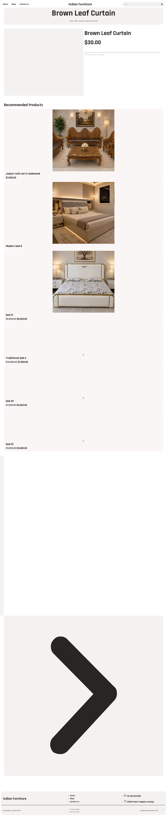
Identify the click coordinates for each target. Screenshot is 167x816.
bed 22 (10, 444)
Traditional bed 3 (16, 358)
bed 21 (9, 315)
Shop (14, 4)
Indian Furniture (80, 4)
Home (5, 4)
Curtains (81, 21)
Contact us (24, 4)
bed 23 (10, 401)
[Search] (162, 4)
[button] (83, 696)
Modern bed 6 (14, 246)
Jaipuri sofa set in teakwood (23, 173)
